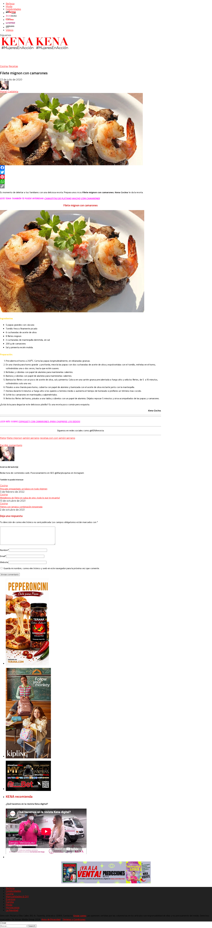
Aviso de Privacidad (50, 919)
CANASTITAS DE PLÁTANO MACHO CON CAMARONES (72, 199)
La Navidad (12, 910)
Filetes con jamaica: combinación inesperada (21, 506)
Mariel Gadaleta (9, 91)
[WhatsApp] (80, 181)
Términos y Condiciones (73, 919)
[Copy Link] (80, 186)
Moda (9, 6)
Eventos (10, 899)
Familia (10, 902)
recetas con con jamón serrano (57, 438)
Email (3, 556)
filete (3, 438)
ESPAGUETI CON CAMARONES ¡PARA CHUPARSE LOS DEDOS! (49, 421)
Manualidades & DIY (17, 896)
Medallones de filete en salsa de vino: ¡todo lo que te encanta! (30, 497)
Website (4, 562)
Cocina (4, 66)
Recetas (13, 66)
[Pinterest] (80, 177)
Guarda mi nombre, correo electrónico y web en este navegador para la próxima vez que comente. (51, 568)
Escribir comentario (11, 445)
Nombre (4, 550)
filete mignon (14, 438)
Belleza (10, 3)
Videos (9, 30)
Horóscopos (12, 907)
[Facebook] (80, 167)
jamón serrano (31, 438)
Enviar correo (80, 916)
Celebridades (13, 9)
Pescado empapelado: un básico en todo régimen (23, 488)
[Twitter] (80, 172)
